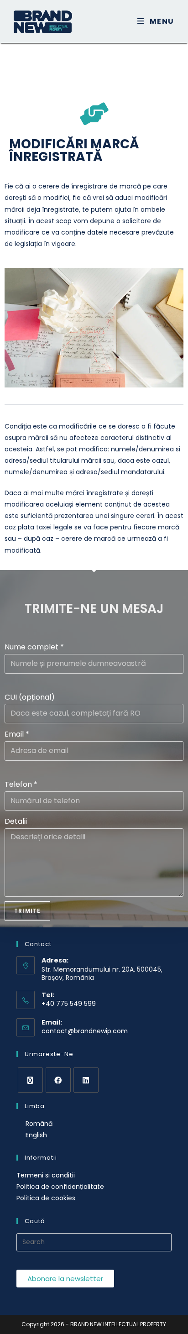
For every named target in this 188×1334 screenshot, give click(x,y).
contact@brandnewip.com (85, 1031)
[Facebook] (58, 1080)
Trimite (27, 911)
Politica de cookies (45, 1198)
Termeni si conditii (45, 1175)
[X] (30, 1080)
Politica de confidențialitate (60, 1186)
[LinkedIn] (86, 1080)
